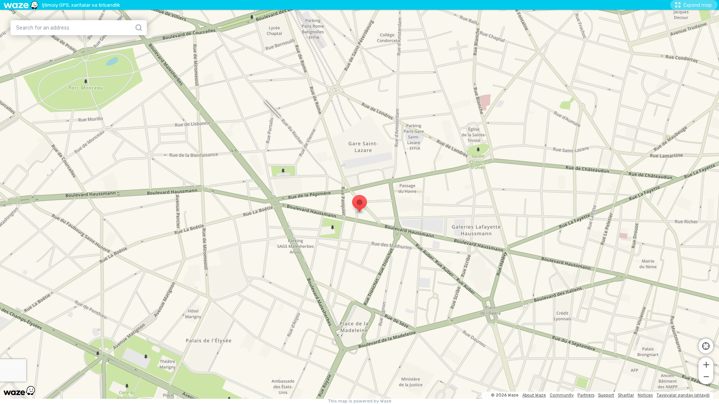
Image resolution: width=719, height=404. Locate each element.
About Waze (534, 395)
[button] (705, 364)
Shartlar (626, 395)
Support (606, 395)
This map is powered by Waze (359, 401)
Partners (585, 395)
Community (562, 395)
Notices (645, 395)
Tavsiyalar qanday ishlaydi (683, 395)
